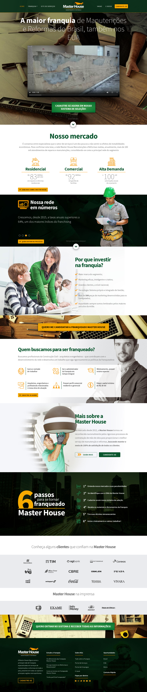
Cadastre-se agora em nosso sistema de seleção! (73, 107)
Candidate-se (109, 454)
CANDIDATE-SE (121, 6)
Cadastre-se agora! (29, 395)
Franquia (32, 6)
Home (22, 6)
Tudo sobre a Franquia (82, 659)
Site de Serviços (48, 6)
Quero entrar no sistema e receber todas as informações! (73, 626)
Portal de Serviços (81, 663)
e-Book (109, 6)
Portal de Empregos (82, 667)
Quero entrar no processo (32, 241)
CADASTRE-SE (26, 680)
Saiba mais (87, 454)
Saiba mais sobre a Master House (33, 190)
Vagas (99, 6)
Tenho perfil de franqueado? (56, 677)
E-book (77, 671)
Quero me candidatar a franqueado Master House (73, 327)
